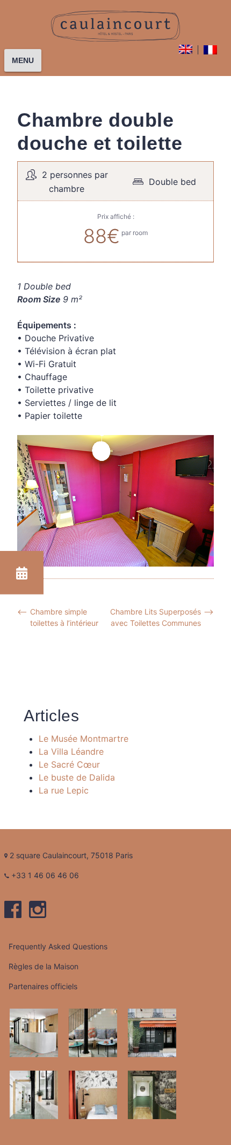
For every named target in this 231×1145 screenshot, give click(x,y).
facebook (12, 909)
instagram (37, 909)
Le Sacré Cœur (69, 764)
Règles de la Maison (43, 966)
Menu (23, 60)
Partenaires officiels (43, 986)
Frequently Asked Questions (58, 946)
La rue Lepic (64, 790)
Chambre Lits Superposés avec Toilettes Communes (155, 617)
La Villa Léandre (71, 751)
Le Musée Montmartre (83, 738)
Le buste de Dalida (77, 777)
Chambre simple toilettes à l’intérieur (64, 617)
